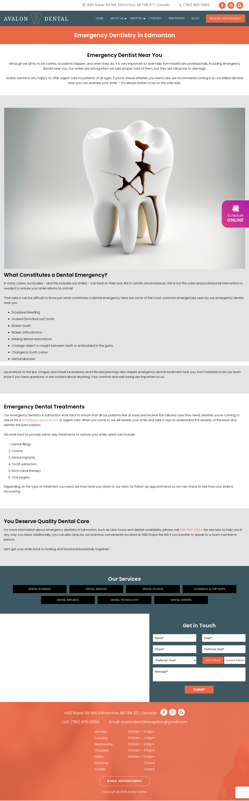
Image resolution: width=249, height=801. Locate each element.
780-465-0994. (191, 530)
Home (99, 18)
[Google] (240, 5)
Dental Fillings (153, 589)
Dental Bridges (96, 589)
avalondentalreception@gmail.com (154, 722)
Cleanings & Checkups (209, 589)
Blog (195, 18)
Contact (155, 18)
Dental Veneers (181, 600)
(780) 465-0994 (84, 722)
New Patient (177, 18)
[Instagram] (232, 5)
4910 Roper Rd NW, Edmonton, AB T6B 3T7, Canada (110, 713)
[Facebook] (223, 5)
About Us (116, 18)
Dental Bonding (39, 589)
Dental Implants (68, 600)
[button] (235, 214)
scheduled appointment (40, 420)
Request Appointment (225, 18)
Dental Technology (124, 600)
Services (136, 18)
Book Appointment (124, 781)
